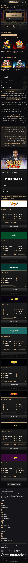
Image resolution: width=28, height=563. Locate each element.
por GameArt (12, 8)
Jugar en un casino (13, 116)
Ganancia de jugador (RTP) (7, 80)
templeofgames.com (20, 558)
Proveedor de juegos (5, 76)
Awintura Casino (6, 431)
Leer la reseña (20, 28)
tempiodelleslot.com (18, 560)
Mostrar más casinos (14, 484)
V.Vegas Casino (6, 209)
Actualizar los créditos (14, 28)
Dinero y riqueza (12, 35)
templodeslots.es (8, 560)
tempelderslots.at (11, 558)
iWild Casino (5, 304)
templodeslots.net (14, 561)
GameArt (3, 95)
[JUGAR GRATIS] (6, 44)
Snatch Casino (6, 368)
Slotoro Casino (6, 463)
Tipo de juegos (4, 85)
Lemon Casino (6, 336)
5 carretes (3, 35)
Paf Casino (4, 273)
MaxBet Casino (6, 241)
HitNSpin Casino (6, 399)
